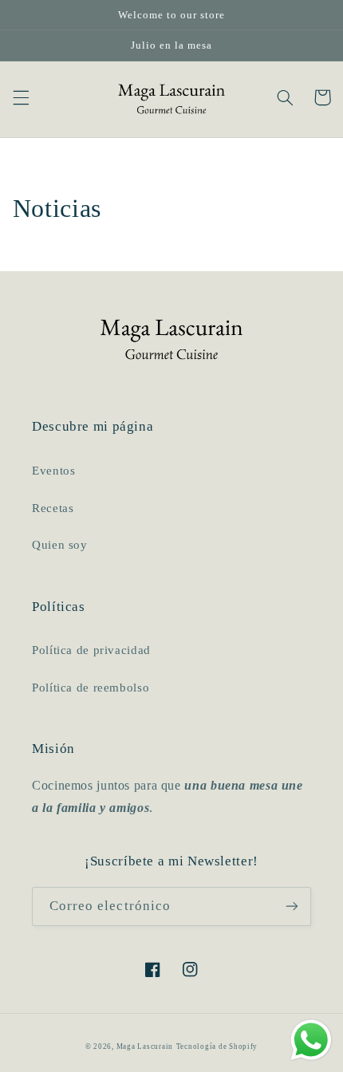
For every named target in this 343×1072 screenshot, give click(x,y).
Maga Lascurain (144, 1046)
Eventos (53, 470)
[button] (20, 97)
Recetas (52, 508)
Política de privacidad (91, 650)
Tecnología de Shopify (217, 1046)
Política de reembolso (90, 687)
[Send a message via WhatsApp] (311, 1040)
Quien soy (60, 544)
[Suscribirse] (292, 906)
